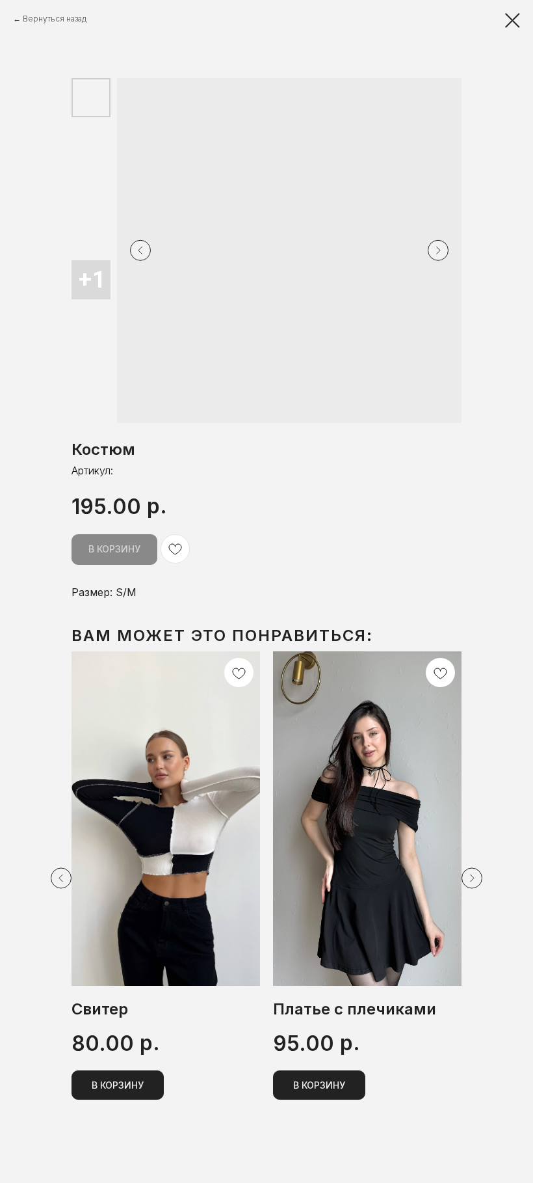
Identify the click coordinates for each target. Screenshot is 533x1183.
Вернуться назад (54, 18)
